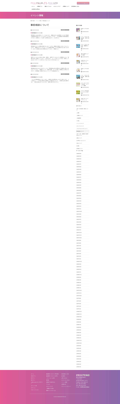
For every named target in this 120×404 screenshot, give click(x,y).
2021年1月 (78, 258)
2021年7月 (78, 245)
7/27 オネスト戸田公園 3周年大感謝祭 (85, 76)
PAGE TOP (116, 391)
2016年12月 (79, 311)
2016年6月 (78, 327)
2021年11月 (79, 235)
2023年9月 (78, 187)
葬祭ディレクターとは (51, 390)
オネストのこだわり (65, 380)
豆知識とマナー (79, 148)
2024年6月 (78, 179)
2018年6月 (78, 277)
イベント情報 (64, 382)
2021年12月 (79, 232)
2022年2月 (78, 227)
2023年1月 (78, 208)
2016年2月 (78, 337)
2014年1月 (78, 366)
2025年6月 (78, 166)
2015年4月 (78, 348)
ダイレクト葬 (34, 385)
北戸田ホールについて (81, 140)
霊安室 (47, 380)
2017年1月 (78, 308)
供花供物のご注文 (65, 373)
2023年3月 (78, 203)
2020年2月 (78, 269)
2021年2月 (78, 256)
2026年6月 (78, 153)
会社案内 (63, 375)
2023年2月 (78, 206)
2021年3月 (78, 253)
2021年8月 (78, 243)
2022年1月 (78, 229)
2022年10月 (79, 211)
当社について (79, 143)
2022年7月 (78, 219)
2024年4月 (78, 182)
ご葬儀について (79, 115)
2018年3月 (78, 282)
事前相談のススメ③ (36, 55)
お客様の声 (63, 384)
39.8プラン (33, 375)
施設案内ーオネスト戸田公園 (52, 373)
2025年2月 (78, 171)
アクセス (48, 384)
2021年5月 (78, 250)
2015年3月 (78, 350)
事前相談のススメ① (36, 77)
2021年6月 (78, 248)
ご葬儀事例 (78, 118)
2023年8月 (78, 190)
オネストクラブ (49, 386)
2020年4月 (78, 264)
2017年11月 (78, 293)
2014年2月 (78, 364)
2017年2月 (78, 306)
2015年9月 (78, 345)
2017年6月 (78, 300)
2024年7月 (78, 177)
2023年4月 (78, 200)
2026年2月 (78, 161)
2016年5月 (78, 329)
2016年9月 (78, 319)
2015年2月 (78, 353)
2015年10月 (79, 343)
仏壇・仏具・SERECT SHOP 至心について (82, 134)
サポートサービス (35, 389)
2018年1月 (78, 287)
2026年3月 (78, 158)
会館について (79, 137)
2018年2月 (78, 285)
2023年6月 (78, 195)
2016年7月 (78, 324)
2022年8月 (78, 216)
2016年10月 (79, 316)
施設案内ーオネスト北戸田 (52, 375)
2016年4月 (78, 332)
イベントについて (80, 123)
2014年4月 (78, 358)
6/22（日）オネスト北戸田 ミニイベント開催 (85, 84)
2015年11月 (79, 340)
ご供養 (77, 112)
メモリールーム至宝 (50, 378)
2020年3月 (78, 266)
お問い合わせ (64, 378)
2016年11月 (79, 314)
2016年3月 (78, 335)
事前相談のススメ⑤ (36, 44)
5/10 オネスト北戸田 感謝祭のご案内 (85, 46)
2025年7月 (78, 164)
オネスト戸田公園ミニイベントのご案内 (85, 92)
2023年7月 (78, 193)
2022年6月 (78, 222)
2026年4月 (78, 156)
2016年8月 (78, 322)
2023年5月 (78, 198)
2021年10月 (79, 237)
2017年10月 (79, 295)
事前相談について (65, 29)
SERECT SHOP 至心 (50, 382)
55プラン (33, 378)
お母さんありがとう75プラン (37, 383)
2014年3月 (78, 361)
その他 (77, 120)
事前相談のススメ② (36, 66)
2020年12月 (79, 261)
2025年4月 (78, 169)
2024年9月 (78, 174)
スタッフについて (80, 126)
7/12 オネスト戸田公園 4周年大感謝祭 (85, 38)
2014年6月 (78, 356)
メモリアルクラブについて (81, 128)
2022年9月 (78, 214)
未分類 (77, 145)
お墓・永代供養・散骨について (82, 109)
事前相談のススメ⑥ (36, 33)
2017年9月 (78, 298)
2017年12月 (79, 290)
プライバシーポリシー (66, 386)
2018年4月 (78, 279)
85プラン (33, 380)
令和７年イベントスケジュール (85, 99)
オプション (33, 387)
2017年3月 (78, 303)
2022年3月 (78, 224)
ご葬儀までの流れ (50, 388)
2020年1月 (78, 272)
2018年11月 (79, 274)
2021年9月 (78, 240)
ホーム (32, 373)
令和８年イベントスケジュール (85, 61)
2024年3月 (78, 185)
